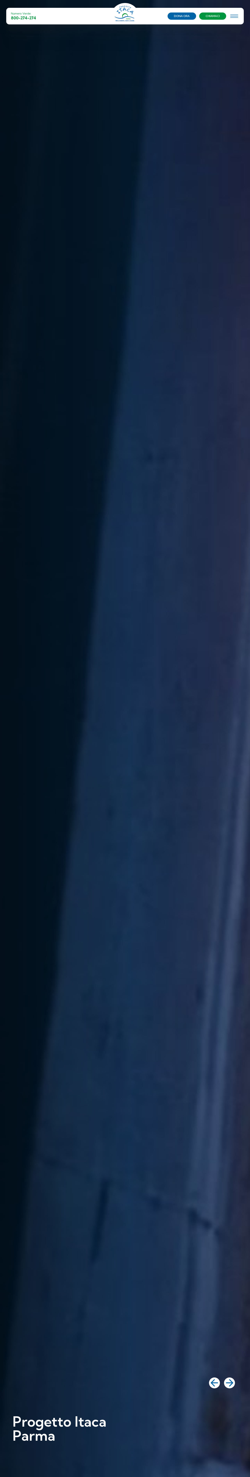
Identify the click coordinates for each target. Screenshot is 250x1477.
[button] (214, 1382)
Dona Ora (182, 16)
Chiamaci (213, 16)
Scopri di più (28, 1454)
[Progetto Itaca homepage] (125, 16)
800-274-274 (23, 17)
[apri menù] (234, 17)
